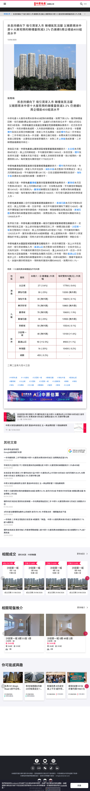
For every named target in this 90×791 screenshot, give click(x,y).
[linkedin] (57, 768)
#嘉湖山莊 (73, 378)
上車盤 (62, 139)
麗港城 (33, 182)
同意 (79, 786)
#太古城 (22, 381)
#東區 (58, 385)
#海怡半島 (61, 378)
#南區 (74, 381)
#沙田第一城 (37, 378)
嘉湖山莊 (38, 247)
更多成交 (81, 554)
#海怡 (11, 385)
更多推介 (81, 607)
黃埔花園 (60, 203)
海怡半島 (49, 169)
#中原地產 (13, 378)
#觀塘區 (41, 385)
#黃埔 (66, 381)
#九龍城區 (56, 381)
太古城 (71, 149)
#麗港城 (12, 381)
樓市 (10, 132)
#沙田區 (32, 381)
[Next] (3, 578)
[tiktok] (51, 768)
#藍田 (49, 385)
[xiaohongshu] (39, 768)
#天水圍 (31, 385)
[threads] (33, 768)
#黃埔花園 (50, 378)
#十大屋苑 (25, 378)
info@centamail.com (63, 776)
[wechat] (45, 768)
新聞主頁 (7, 14)
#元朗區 (21, 385)
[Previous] (87, 578)
